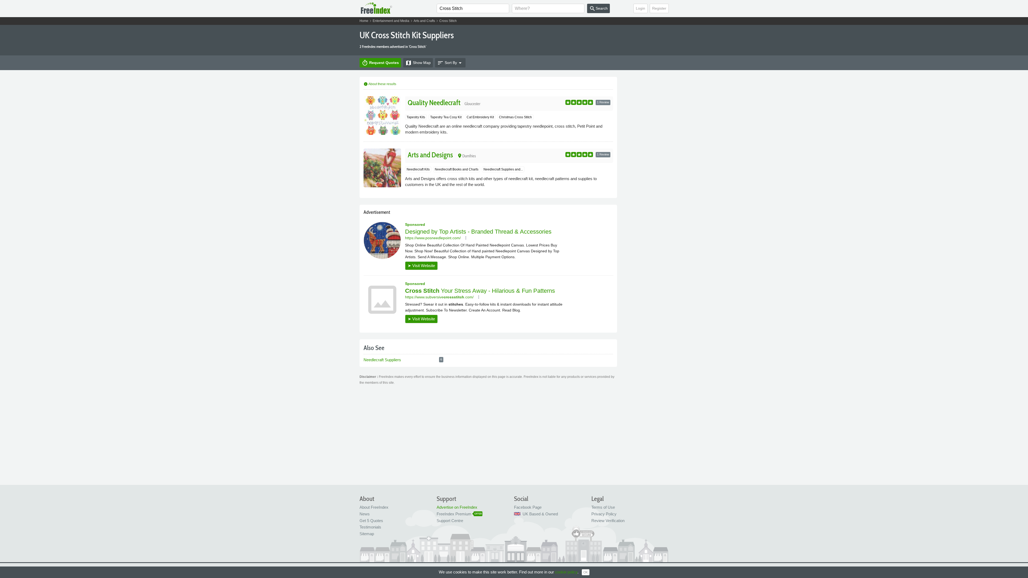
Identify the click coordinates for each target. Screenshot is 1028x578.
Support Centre (450, 520)
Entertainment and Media (391, 21)
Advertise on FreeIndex (457, 507)
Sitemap (367, 533)
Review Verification (608, 520)
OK (585, 572)
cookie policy (566, 572)
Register (659, 8)
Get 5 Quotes (371, 520)
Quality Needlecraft (434, 102)
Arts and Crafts (424, 21)
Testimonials (370, 527)
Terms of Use (603, 507)
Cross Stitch (448, 21)
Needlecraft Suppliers (383, 360)
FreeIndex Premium (454, 514)
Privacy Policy (604, 514)
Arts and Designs (430, 154)
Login (640, 8)
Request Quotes (380, 63)
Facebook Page (528, 507)
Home (364, 21)
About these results (380, 84)
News (365, 514)
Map (418, 63)
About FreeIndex (374, 507)
